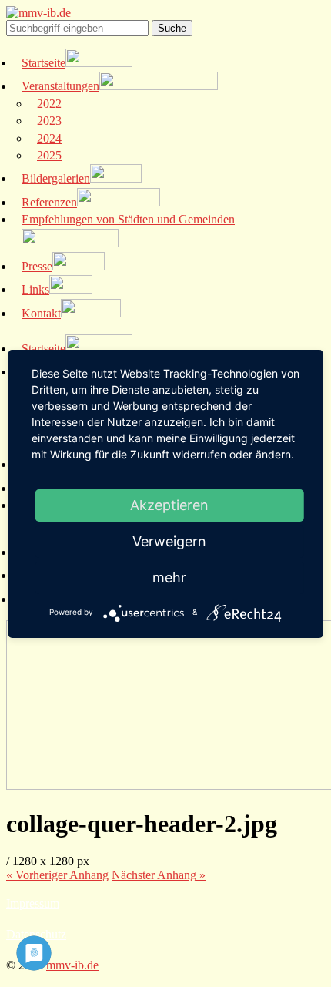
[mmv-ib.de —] (38, 12)
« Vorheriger (57, 874)
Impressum (32, 903)
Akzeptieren (169, 505)
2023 (49, 120)
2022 (49, 103)
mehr (169, 577)
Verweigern (169, 541)
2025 (49, 155)
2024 (49, 138)
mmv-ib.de (72, 965)
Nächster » (159, 874)
